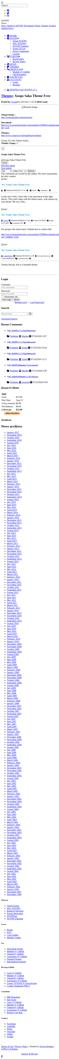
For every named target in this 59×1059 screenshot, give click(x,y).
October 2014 (13, 494)
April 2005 (12, 788)
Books (10, 930)
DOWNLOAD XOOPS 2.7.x (23, 89)
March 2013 (12, 543)
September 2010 (14, 621)
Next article (6, 168)
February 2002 (13, 886)
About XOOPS (20, 41)
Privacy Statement (21, 51)
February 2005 (13, 794)
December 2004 (14, 799)
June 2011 (11, 597)
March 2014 (12, 512)
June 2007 (11, 721)
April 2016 (12, 453)
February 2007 (13, 732)
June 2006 (11, 752)
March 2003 (12, 853)
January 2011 (13, 610)
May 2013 (11, 538)
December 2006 (14, 737)
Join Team (11, 999)
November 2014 (14, 492)
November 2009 (14, 646)
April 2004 (12, 819)
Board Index (18, 59)
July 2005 (11, 781)
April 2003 (12, 850)
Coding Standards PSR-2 (18, 986)
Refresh (31, 171)
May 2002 (11, 879)
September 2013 (14, 528)
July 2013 (11, 533)
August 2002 (13, 871)
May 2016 (11, 450)
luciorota (26, 382)
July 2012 (11, 564)
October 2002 (13, 866)
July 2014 (11, 502)
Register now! (21, 302)
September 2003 (14, 837)
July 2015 (11, 473)
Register (16, 85)
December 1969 (14, 894)
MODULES (16, 69)
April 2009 (12, 665)
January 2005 (13, 796)
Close (4, 163)
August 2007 (13, 716)
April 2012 (12, 572)
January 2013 (13, 548)
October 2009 (13, 649)
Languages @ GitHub (17, 956)
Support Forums (14, 959)
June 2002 (11, 876)
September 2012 (14, 559)
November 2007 (14, 708)
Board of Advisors (15, 911)
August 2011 (12, 592)
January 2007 (13, 734)
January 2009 (13, 672)
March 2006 (12, 760)
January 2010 (13, 641)
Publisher (14, 336)
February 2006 (13, 763)
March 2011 (12, 605)
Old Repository (19, 74)
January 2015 (13, 486)
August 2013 (13, 530)
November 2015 (14, 466)
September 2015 (14, 471)
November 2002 (14, 863)
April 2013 (12, 541)
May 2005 (11, 786)
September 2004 (14, 806)
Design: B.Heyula (29, 1054)
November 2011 (14, 584)
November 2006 (14, 739)
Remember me (11, 297)
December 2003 (14, 830)
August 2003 (13, 840)
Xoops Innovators (15, 913)
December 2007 (14, 706)
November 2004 (14, 801)
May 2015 (11, 476)
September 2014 (14, 497)
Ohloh (10, 1034)
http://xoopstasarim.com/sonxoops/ (16, 117)
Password (5, 291)
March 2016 (12, 455)
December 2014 (14, 489)
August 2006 (13, 747)
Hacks (38, 26)
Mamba (25, 336)
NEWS (12, 64)
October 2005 (13, 773)
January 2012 (13, 579)
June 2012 (11, 566)
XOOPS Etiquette (15, 918)
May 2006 (11, 755)
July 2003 (11, 843)
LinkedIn (11, 1026)
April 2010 (12, 634)
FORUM (14, 56)
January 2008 (13, 703)
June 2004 (11, 814)
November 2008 (14, 677)
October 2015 (13, 468)
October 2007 (13, 711)
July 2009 (11, 657)
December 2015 (14, 463)
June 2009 (11, 659)
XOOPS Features (20, 46)
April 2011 (12, 603)
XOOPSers (12, 916)
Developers (29, 26)
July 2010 (11, 626)
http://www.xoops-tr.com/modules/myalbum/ (21, 135)
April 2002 (12, 881)
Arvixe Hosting (46, 1046)
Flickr (9, 1029)
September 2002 (14, 868)
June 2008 (11, 690)
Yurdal (5, 221)
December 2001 (14, 892)
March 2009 (12, 667)
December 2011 (14, 582)
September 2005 (14, 775)
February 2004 (13, 825)
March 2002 (12, 884)
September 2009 (14, 652)
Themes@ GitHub (15, 954)
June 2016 (11, 448)
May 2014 (11, 507)
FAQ (9, 932)
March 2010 (12, 636)
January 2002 (13, 889)
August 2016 (13, 443)
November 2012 (14, 554)
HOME (13, 36)
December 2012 (14, 551)
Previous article (8, 165)
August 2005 (13, 778)
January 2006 (13, 765)
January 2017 (13, 432)
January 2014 (13, 517)
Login (15, 82)
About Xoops (13, 906)
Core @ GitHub (14, 973)
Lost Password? (37, 302)
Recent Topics (19, 61)
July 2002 (11, 874)
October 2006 (13, 742)
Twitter (10, 1036)
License (16, 54)
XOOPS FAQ (16, 77)
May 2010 (11, 631)
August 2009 (13, 654)
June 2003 (11, 845)
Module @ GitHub (21, 72)
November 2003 (14, 832)
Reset (16, 300)
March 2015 (12, 481)
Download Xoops (15, 949)
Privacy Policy (21, 1046)
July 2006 (11, 750)
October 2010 (13, 618)
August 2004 (13, 809)
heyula (14, 102)
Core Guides (12, 935)
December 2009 (14, 644)
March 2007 (12, 729)
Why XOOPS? (19, 43)
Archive (52, 26)
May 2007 (11, 724)
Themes (44, 26)
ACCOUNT (16, 79)
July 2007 (11, 719)
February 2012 (13, 577)
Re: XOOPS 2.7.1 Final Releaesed (21, 331)
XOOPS (13, 38)
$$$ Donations (13, 997)
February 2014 (13, 515)
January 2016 (13, 461)
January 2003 (13, 858)
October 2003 (13, 835)
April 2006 (12, 757)
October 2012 (13, 556)
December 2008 (14, 675)
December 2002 (14, 861)
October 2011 (13, 587)
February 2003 (13, 856)
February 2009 (13, 670)
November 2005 (14, 770)
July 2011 (11, 595)
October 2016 (13, 437)
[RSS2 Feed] (9, 1049)
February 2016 (13, 458)
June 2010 (11, 628)
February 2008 (13, 701)
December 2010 (14, 613)
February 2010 (13, 639)
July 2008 (11, 688)
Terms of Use (7, 1046)
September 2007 (14, 714)
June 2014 (11, 504)
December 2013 (14, 520)
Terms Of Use (19, 48)
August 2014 (13, 499)
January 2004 (13, 827)
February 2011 (13, 608)
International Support (16, 961)
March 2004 (12, 822)
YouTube (11, 1031)
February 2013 (13, 546)
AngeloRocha (7, 256)
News (3, 26)
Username (5, 284)
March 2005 (12, 791)
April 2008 (12, 695)
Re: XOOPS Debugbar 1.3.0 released (23, 365)
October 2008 (13, 680)
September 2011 (14, 590)
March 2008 (12, 698)
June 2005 (11, 783)
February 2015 (13, 484)
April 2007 (12, 726)
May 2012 (11, 569)
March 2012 (12, 574)
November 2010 (14, 615)
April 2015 (12, 479)
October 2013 (13, 525)
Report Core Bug (14, 1012)
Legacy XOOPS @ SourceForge (22, 983)
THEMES (14, 67)
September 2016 (14, 440)
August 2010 (13, 623)
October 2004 (13, 804)
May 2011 (11, 600)
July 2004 (11, 812)
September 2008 (14, 683)
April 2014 (12, 510)
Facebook (11, 1024)
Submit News (7, 28)
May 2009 (11, 662)
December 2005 (14, 768)
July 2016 (11, 445)
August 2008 (13, 685)
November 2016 (14, 435)
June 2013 (11, 535)
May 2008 (11, 693)
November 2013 (14, 523)
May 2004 (11, 817)
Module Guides (14, 937)
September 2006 (14, 745)
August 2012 (13, 561)
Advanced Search (9, 319)
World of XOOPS (15, 26)
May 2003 (11, 848)
